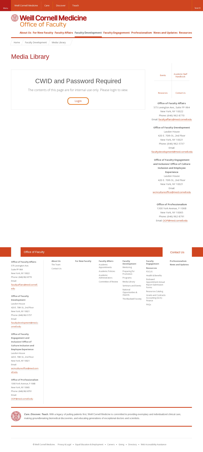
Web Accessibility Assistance (153, 444)
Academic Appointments (105, 266)
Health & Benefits (154, 275)
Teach (75, 5)
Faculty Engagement (116, 32)
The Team (56, 264)
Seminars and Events (132, 285)
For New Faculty (43, 32)
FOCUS (149, 271)
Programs (127, 277)
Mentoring (127, 267)
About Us (25, 32)
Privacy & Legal (64, 444)
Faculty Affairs (64, 32)
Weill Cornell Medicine (26, 5)
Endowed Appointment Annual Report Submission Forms (155, 283)
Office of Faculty (34, 252)
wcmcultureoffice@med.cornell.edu (172, 192)
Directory (132, 444)
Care (46, 5)
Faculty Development (88, 32)
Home (14, 33)
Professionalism (141, 32)
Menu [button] (5, 8)
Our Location (16, 252)
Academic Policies (107, 271)
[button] (197, 5)
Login (78, 101)
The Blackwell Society (132, 298)
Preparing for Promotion (129, 272)
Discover (61, 5)
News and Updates (165, 32)
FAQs (148, 304)
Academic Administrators (105, 276)
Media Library (129, 281)
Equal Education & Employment (89, 444)
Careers (111, 444)
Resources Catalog (154, 291)
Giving (121, 444)
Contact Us (177, 252)
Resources (185, 32)
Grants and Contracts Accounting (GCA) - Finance (155, 298)
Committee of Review (108, 281)
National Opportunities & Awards (130, 292)
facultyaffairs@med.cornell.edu (175, 119)
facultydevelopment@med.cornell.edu (172, 151)
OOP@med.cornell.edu (175, 220)
